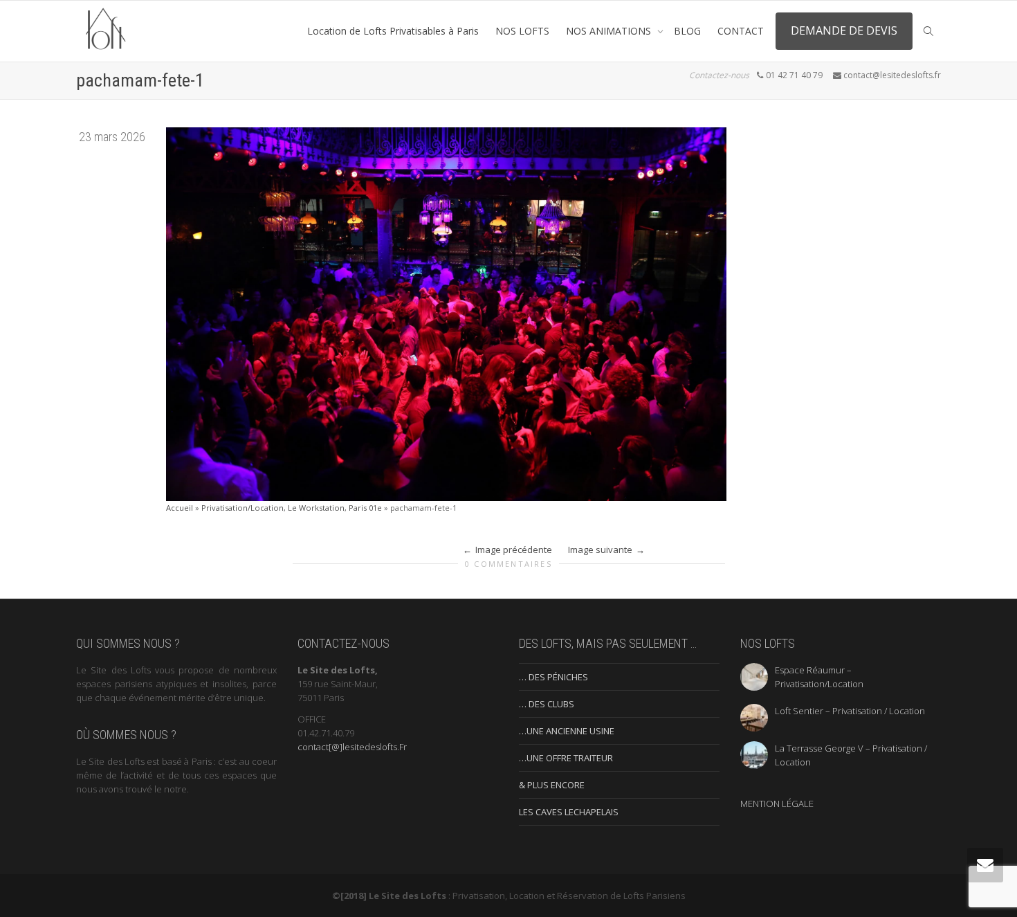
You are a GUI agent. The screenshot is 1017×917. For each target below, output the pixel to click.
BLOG (687, 30)
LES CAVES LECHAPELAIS (569, 812)
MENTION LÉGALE (777, 803)
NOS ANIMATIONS (610, 30)
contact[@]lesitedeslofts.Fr (352, 747)
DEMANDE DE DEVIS (844, 30)
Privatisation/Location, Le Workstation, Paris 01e (291, 507)
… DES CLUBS (546, 704)
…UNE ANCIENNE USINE (566, 731)
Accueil (179, 507)
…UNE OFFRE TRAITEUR (566, 758)
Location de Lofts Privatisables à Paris (393, 30)
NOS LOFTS (522, 30)
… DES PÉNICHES (553, 677)
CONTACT (740, 30)
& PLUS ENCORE (552, 785)
